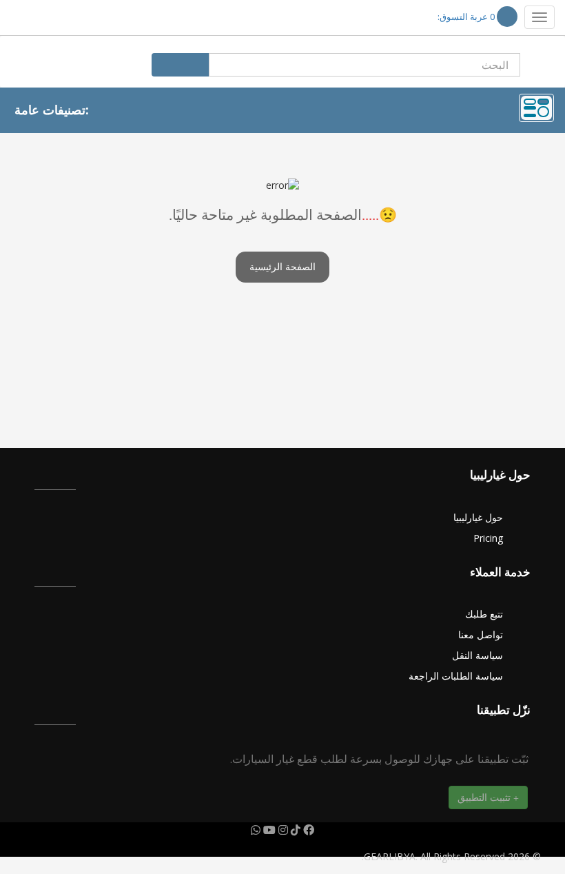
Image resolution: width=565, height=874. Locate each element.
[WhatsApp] (255, 829)
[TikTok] (294, 829)
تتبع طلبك (484, 613)
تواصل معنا (480, 634)
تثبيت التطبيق (485, 797)
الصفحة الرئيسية (282, 267)
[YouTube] (268, 829)
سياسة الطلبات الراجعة (456, 675)
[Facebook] (307, 829)
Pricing (488, 538)
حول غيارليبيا (478, 517)
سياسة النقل (477, 655)
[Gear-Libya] (51, 18)
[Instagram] (282, 829)
